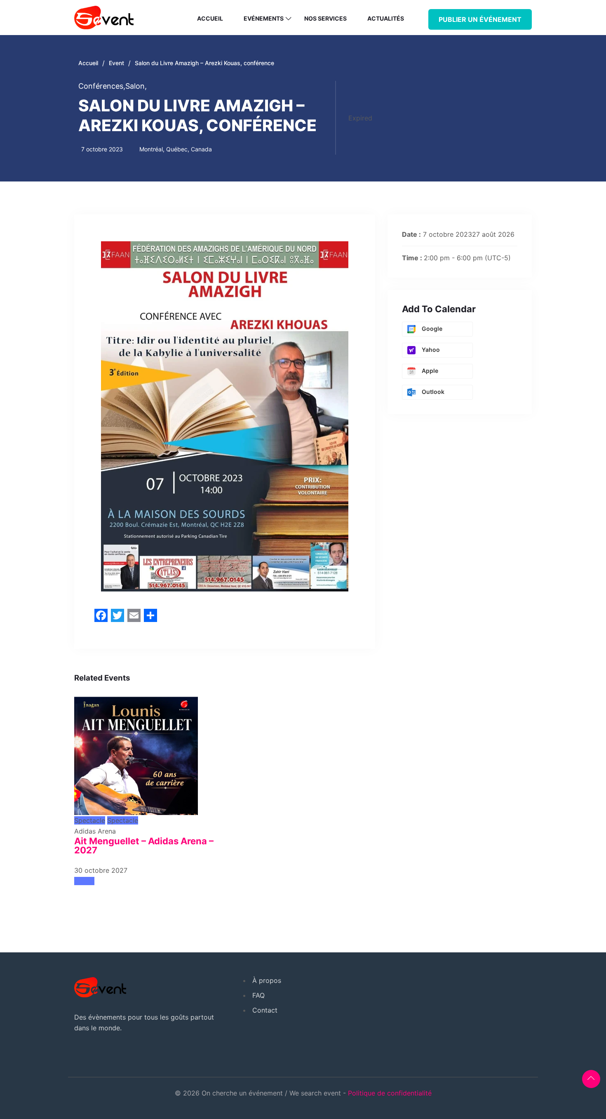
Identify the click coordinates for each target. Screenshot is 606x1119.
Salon (136, 86)
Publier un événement (480, 19)
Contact (264, 1010)
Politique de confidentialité (390, 1093)
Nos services (325, 18)
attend (84, 881)
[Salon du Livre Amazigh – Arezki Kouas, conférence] (136, 752)
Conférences (101, 86)
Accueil (210, 18)
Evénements (264, 18)
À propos (266, 980)
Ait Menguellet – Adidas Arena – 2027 (144, 845)
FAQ (258, 995)
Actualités (385, 18)
